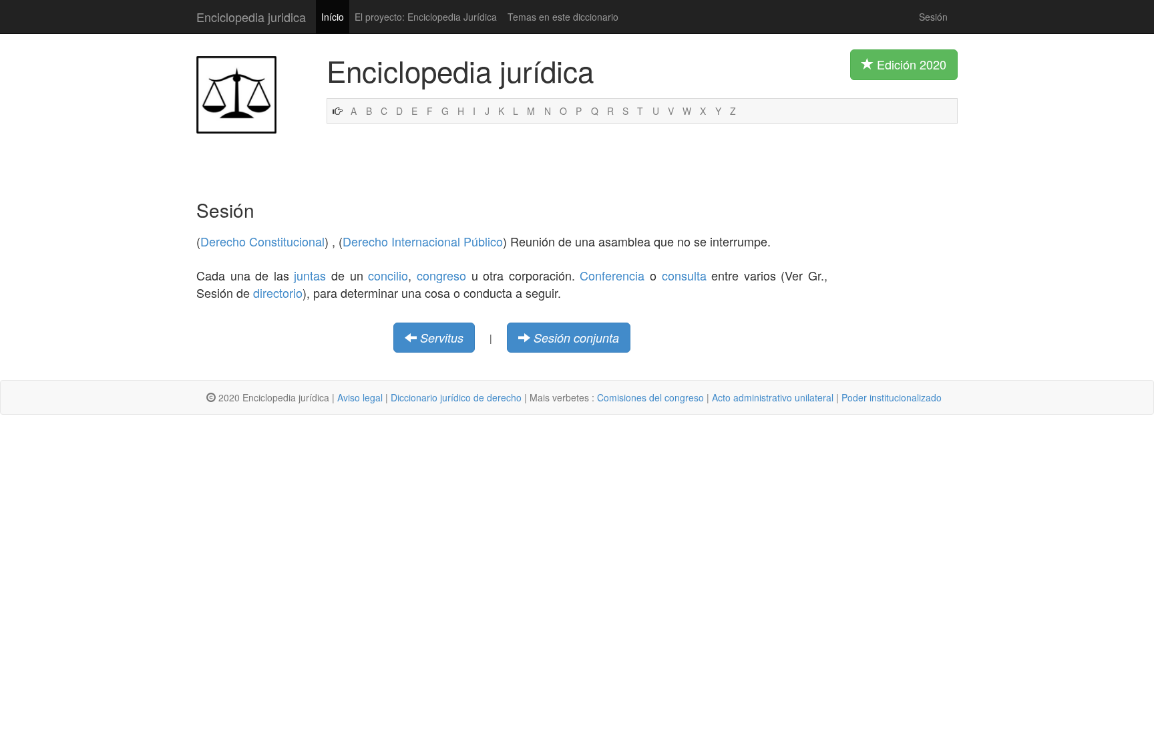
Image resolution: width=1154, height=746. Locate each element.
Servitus (441, 337)
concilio (388, 275)
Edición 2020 (910, 64)
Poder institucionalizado (891, 397)
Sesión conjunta (576, 337)
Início (332, 16)
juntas (310, 275)
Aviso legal (360, 397)
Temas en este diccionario (563, 16)
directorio (278, 292)
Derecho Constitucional (262, 241)
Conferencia (612, 275)
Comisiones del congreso (650, 397)
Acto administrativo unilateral (772, 397)
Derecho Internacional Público (423, 241)
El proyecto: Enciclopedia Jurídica (426, 16)
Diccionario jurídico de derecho (456, 397)
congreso (441, 275)
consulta (684, 275)
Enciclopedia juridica (251, 16)
